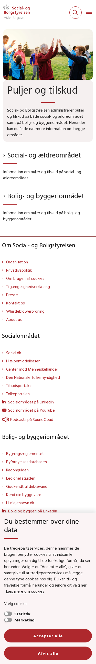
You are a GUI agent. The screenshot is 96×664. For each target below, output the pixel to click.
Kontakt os (15, 302)
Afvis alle (48, 653)
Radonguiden (17, 469)
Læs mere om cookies (25, 591)
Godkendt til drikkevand (26, 486)
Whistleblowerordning (25, 311)
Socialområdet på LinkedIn (31, 401)
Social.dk (13, 352)
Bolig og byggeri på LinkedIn (32, 510)
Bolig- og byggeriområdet (45, 196)
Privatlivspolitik (19, 270)
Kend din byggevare (23, 494)
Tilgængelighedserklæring (28, 286)
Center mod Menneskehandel (32, 369)
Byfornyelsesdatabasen (26, 461)
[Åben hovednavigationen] (91, 12)
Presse (12, 294)
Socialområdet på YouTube (31, 410)
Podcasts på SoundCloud (31, 419)
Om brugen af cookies (25, 278)
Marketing (24, 619)
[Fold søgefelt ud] (75, 12)
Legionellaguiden (20, 478)
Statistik (22, 613)
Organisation (17, 261)
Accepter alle (48, 635)
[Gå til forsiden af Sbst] (15, 12)
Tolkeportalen (18, 393)
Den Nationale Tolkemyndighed (33, 377)
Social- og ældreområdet (44, 155)
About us (14, 319)
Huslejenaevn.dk (20, 502)
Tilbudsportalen (19, 385)
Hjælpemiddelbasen (23, 360)
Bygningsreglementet (25, 453)
